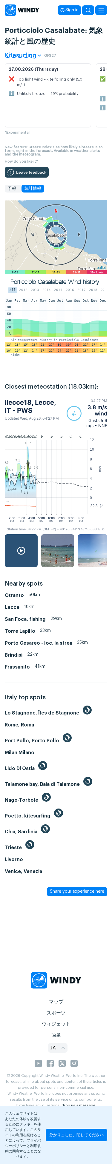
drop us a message (78, 1105)
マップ (56, 1002)
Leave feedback (31, 172)
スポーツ (56, 1013)
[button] (87, 413)
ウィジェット (56, 1024)
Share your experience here (77, 891)
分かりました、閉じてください (76, 1135)
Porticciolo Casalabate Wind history (55, 281)
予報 (12, 189)
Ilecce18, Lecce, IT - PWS (30, 406)
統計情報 (32, 189)
